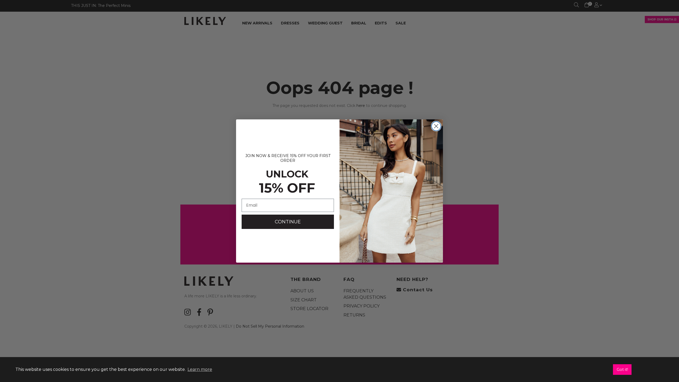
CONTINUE (288, 222)
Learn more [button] (200, 369)
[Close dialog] (436, 126)
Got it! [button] (622, 369)
